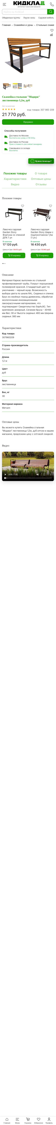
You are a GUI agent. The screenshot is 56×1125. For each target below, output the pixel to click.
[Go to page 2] (4, 263)
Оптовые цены (41, 179)
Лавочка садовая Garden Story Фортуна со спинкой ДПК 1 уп (14, 233)
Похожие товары (15, 173)
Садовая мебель (46, 18)
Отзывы (41, 184)
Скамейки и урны (23, 25)
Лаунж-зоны (29, 18)
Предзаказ (28, 122)
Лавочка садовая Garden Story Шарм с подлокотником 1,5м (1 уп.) (42, 233)
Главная (6, 25)
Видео (15, 184)
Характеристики (15, 179)
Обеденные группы (11, 18)
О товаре (41, 173)
